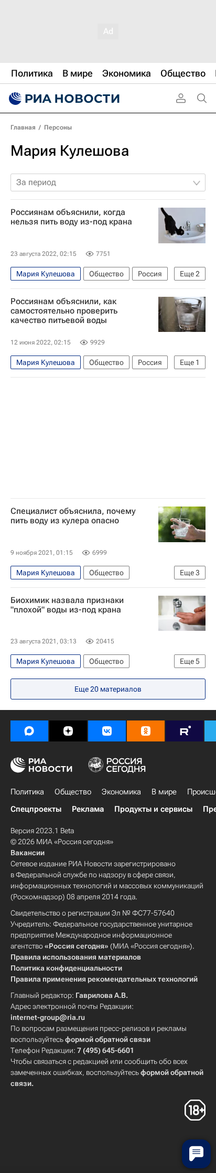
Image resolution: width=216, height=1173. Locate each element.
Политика (27, 792)
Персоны (58, 127)
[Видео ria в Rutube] (184, 730)
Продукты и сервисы (153, 809)
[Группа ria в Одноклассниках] (146, 730)
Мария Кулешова (69, 150)
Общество (73, 792)
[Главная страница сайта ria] (63, 98)
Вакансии (27, 852)
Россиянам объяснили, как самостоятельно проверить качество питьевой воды (63, 311)
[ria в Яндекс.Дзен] (68, 730)
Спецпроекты (35, 809)
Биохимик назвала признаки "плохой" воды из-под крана (67, 605)
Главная (23, 127)
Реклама (88, 809)
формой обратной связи (107, 1039)
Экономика (121, 792)
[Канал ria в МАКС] (29, 730)
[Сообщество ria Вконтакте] (107, 730)
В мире (164, 792)
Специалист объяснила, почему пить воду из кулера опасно (73, 516)
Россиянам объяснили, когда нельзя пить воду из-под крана (71, 217)
